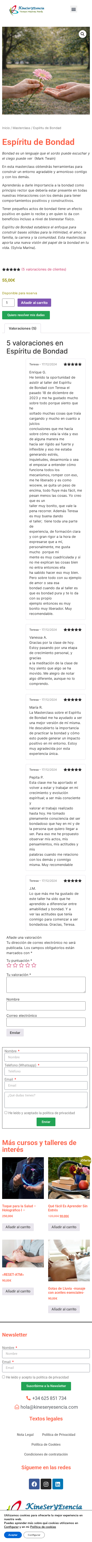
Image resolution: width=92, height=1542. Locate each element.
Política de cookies (43, 1527)
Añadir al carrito (34, 302)
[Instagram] (46, 1484)
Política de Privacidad (58, 1435)
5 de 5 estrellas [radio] (33, 965)
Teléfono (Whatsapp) (20, 1065)
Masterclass (21, 128)
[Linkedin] (57, 1484)
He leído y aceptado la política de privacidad (41, 1113)
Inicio (6, 128)
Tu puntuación (19, 960)
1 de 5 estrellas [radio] (9, 965)
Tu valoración (18, 974)
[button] (73, 9)
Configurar (11, 1527)
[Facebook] (34, 1484)
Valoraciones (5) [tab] (23, 328)
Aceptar (13, 1535)
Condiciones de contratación (46, 1454)
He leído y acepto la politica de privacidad (37, 1377)
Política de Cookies (46, 1444)
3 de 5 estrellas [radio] (21, 965)
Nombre (12, 999)
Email (9, 1079)
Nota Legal (25, 1435)
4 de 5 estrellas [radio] (27, 965)
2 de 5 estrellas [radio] (15, 965)
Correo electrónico (21, 1015)
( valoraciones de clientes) (43, 269)
